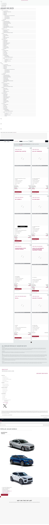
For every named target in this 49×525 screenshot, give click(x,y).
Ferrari (11, 132)
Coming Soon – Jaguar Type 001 (7, 65)
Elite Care (4, 19)
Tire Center (4, 48)
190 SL (16, 298)
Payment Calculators (6, 37)
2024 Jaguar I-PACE (7, 16)
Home (1, 132)
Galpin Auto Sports (5, 100)
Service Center (5, 489)
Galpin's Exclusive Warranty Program (8, 32)
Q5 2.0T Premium (37, 151)
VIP (1, 421)
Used (6, 132)
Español (1, 1)
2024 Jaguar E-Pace (7, 17)
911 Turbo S (18, 199)
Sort (21, 141)
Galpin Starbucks (7, 56)
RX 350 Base (35, 199)
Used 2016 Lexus (36, 197)
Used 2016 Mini (18, 246)
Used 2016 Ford (18, 149)
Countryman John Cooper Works (20, 249)
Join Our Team (5, 54)
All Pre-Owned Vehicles (6, 21)
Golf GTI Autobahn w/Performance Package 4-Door (38, 249)
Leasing (4, 36)
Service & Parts (4, 39)
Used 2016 (20, 145)
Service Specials (5, 84)
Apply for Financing (5, 35)
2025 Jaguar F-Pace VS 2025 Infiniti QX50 (10, 15)
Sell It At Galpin (5, 53)
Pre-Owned (3, 20)
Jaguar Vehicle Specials (6, 83)
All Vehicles (4, 132)
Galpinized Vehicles (5, 31)
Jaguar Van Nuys (42, 373)
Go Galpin (3, 49)
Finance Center (5, 34)
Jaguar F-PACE (5, 67)
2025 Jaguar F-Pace (7, 18)
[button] (18, 62)
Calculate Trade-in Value (7, 487)
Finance (3, 33)
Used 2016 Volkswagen (37, 246)
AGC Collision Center (6, 101)
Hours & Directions (5, 50)
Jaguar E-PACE (5, 66)
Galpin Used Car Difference (6, 22)
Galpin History (5, 52)
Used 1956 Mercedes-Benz (20, 296)
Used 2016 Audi (35, 149)
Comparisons (5, 14)
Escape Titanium (37, 298)
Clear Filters (46, 140)
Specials (3, 82)
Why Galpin (4, 51)
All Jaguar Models (5, 64)
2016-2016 (9, 132)
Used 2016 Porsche (19, 197)
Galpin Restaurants (5, 55)
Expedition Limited (20, 151)
